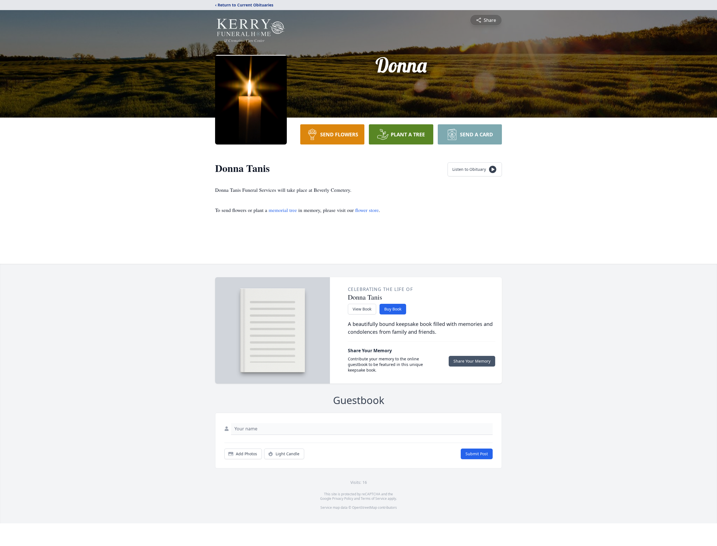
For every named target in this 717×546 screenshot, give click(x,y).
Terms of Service (374, 498)
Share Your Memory (471, 361)
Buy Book (392, 309)
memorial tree (283, 210)
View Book (362, 309)
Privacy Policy (342, 498)
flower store (367, 210)
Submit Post (476, 453)
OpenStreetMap (364, 507)
